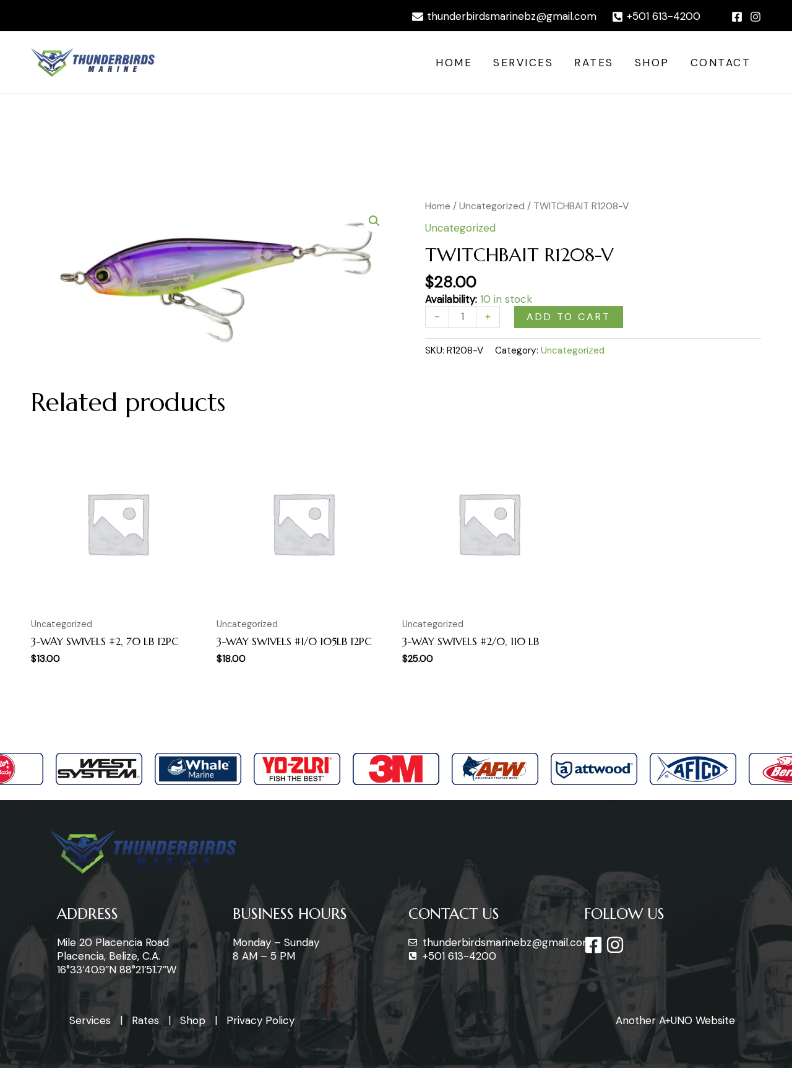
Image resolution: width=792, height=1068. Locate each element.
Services (523, 62)
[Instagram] (755, 16)
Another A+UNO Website (675, 1020)
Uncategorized (492, 205)
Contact (721, 62)
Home (454, 62)
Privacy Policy (260, 1020)
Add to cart (569, 316)
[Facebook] (736, 16)
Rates (594, 62)
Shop (652, 62)
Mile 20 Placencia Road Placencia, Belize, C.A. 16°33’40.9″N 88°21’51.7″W (116, 956)
